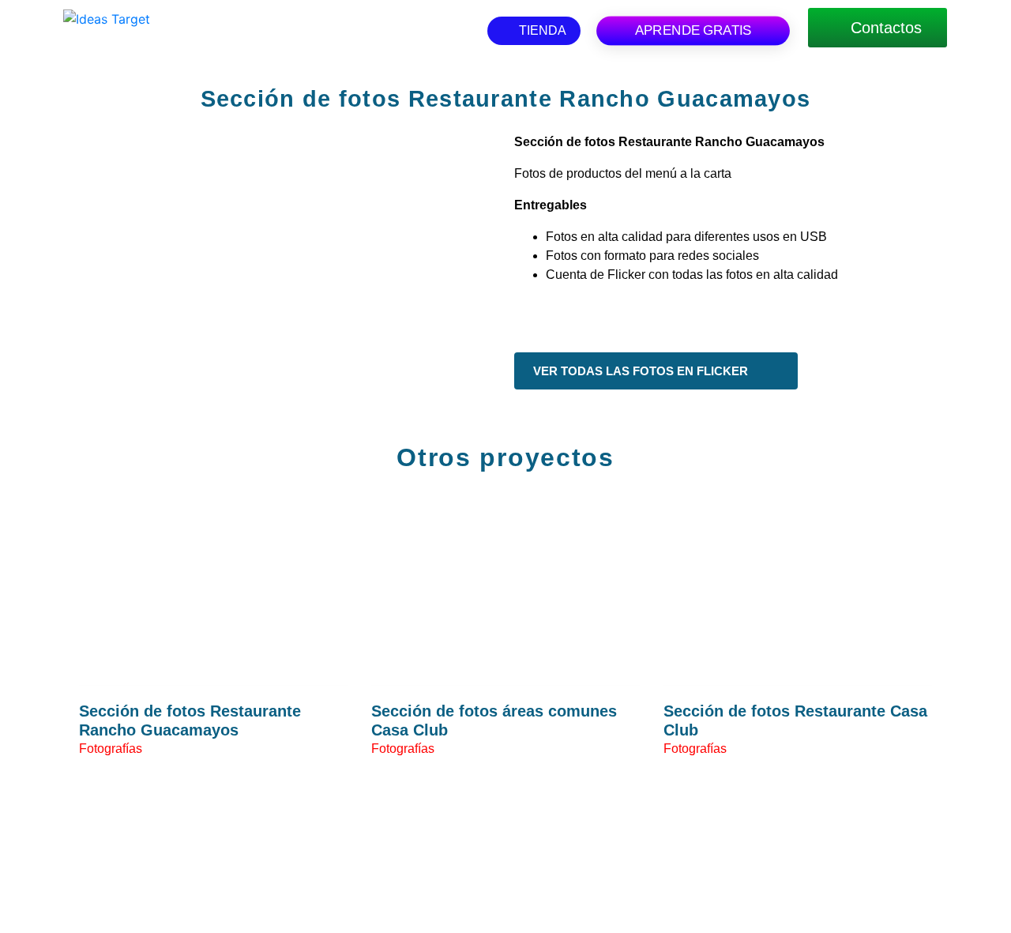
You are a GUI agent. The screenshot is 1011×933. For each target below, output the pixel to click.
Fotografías (110, 748)
